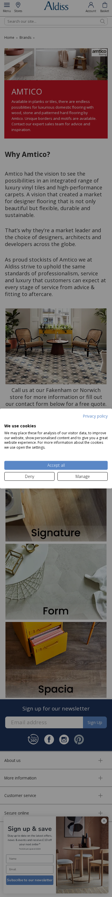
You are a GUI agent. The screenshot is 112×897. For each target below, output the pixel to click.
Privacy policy (95, 415)
